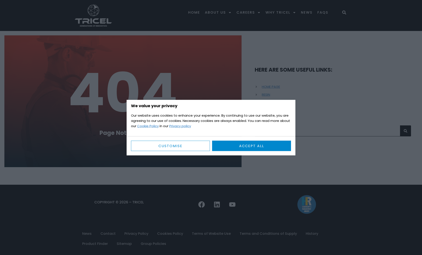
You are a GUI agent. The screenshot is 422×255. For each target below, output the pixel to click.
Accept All (251, 145)
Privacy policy (180, 125)
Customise (170, 145)
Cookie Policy (148, 125)
